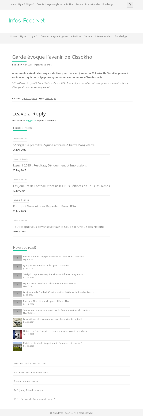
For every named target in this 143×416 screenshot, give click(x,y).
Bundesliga (108, 4)
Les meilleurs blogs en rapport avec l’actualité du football (52, 319)
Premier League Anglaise (49, 4)
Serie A (79, 4)
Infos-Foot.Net (27, 20)
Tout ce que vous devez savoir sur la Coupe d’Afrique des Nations (58, 227)
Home (13, 4)
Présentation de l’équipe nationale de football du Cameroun (53, 257)
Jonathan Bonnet (44, 65)
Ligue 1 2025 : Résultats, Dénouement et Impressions (50, 165)
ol (55, 98)
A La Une (68, 4)
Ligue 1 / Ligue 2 (26, 4)
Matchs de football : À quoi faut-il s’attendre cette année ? (52, 343)
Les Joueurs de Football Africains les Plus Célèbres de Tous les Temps (61, 186)
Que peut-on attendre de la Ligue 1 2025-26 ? (46, 266)
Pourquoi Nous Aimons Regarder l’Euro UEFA (44, 206)
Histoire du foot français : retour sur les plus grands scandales (55, 331)
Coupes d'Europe (21, 200)
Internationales (92, 4)
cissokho (49, 98)
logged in (31, 121)
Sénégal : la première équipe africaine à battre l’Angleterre (54, 145)
